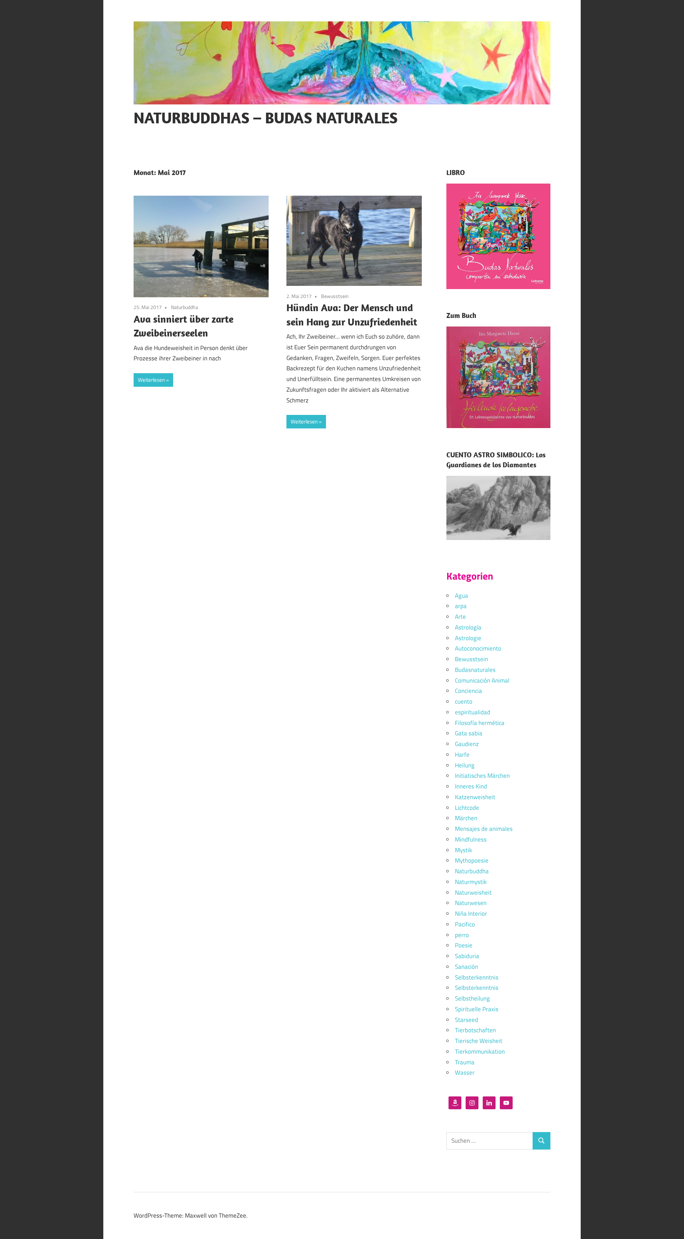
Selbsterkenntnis (476, 977)
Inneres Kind (471, 786)
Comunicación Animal (482, 680)
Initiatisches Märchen (482, 775)
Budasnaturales (475, 669)
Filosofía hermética (479, 723)
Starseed (466, 1019)
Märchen (466, 818)
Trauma (465, 1062)
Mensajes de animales (484, 828)
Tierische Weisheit (478, 1040)
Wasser (465, 1072)
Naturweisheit (473, 892)
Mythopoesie (471, 860)
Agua (461, 595)
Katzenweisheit (475, 797)
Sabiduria (467, 956)
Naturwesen (471, 903)
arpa (461, 606)
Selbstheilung (472, 998)
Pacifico (465, 924)
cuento (463, 701)
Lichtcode (467, 807)
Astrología (468, 627)
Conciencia (468, 690)
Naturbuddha (184, 307)
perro (462, 935)
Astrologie (468, 638)
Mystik (463, 850)
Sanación (466, 966)
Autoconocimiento (478, 648)
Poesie (463, 945)
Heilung (465, 765)
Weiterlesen (151, 380)
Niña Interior (471, 913)
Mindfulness (471, 839)
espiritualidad (472, 712)
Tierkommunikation (480, 1051)
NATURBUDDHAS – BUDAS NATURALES (266, 117)
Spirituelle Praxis (476, 1009)
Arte (460, 616)
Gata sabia (468, 733)
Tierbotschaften (475, 1030)
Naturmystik (471, 881)
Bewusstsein (335, 296)
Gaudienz (467, 744)
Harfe (462, 754)
